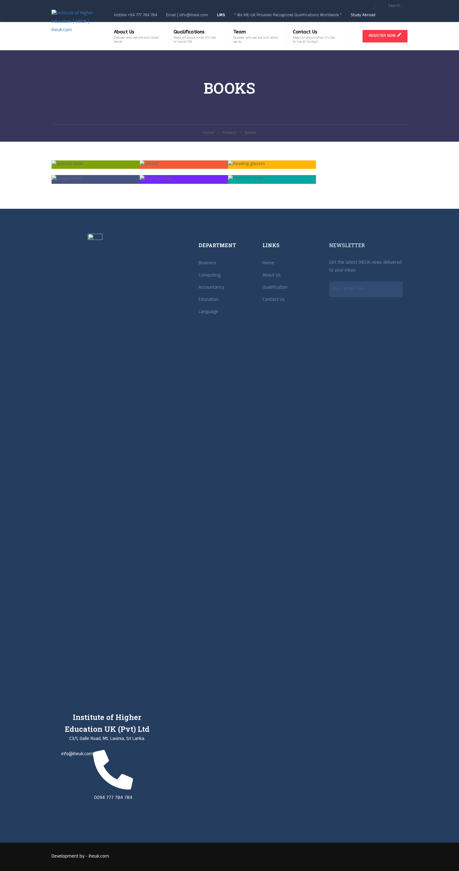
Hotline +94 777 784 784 (135, 15)
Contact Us (305, 32)
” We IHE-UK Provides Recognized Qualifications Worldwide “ (288, 15)
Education (209, 300)
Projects (229, 133)
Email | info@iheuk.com (187, 15)
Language (208, 312)
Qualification (275, 288)
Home (208, 133)
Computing (209, 276)
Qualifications (189, 32)
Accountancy (211, 288)
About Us (124, 32)
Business (207, 264)
